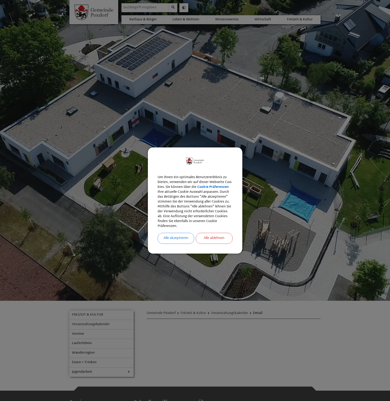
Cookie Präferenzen (213, 187)
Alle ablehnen (214, 238)
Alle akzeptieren (176, 238)
